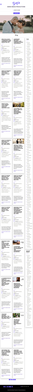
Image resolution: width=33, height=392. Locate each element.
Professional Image (29, 185)
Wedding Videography (5, 192)
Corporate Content (7, 51)
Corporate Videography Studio (29, 124)
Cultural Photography (29, 135)
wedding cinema (28, 220)
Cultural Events (28, 130)
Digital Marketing (19, 260)
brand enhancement (29, 92)
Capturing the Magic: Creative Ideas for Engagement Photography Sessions (18, 111)
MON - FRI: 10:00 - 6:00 (25, 386)
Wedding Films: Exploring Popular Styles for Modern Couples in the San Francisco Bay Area (18, 210)
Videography (7, 327)
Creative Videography (29, 52)
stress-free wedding (29, 65)
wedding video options (19, 222)
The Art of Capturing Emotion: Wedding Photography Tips (17, 322)
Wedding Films (4, 156)
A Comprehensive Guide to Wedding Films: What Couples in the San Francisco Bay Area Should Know (6, 282)
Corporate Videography (29, 121)
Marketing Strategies (28, 170)
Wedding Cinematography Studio (29, 228)
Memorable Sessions (29, 175)
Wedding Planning (16, 86)
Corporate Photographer (29, 114)
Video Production (28, 211)
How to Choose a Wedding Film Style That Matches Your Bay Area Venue (6, 142)
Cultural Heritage (28, 132)
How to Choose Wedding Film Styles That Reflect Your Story (6, 209)
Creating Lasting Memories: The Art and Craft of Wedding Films (6, 316)
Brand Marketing (28, 96)
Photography (16, 261)
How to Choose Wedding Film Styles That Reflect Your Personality (6, 177)
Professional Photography (29, 187)
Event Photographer (29, 155)
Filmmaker (28, 165)
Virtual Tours (20, 160)
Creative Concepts (28, 127)
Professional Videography (29, 192)
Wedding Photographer (29, 234)
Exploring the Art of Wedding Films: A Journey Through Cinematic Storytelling (6, 352)
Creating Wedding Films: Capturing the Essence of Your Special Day (18, 352)
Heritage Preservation (29, 167)
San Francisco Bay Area (17, 223)
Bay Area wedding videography (29, 43)
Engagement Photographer (29, 145)
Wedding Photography (17, 334)
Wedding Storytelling (17, 335)
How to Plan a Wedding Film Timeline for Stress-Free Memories (18, 73)
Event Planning (16, 53)
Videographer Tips (29, 67)
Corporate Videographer (29, 119)
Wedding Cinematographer (29, 223)
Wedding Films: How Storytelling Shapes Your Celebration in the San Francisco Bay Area (6, 245)
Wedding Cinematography (29, 225)
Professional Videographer (29, 190)
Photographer (29, 179)
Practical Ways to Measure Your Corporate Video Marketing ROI (6, 40)
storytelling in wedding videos (6, 117)
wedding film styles (29, 75)
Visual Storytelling (29, 218)
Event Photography (29, 157)
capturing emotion (16, 189)
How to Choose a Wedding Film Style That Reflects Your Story (6, 73)
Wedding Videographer (5, 259)
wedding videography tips (29, 84)
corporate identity (28, 111)
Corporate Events (19, 52)
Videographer (29, 213)
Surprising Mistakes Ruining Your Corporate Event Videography (18, 41)
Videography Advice (5, 154)
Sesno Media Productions (29, 205)
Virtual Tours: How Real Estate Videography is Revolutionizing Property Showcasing (18, 147)
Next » (14, 379)
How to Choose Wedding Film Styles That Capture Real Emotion (18, 177)
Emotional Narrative (28, 142)
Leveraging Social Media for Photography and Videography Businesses (18, 249)
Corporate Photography (29, 116)
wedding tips (7, 155)
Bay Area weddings (28, 87)
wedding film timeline (29, 77)
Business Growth (28, 101)
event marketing (28, 152)
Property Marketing (28, 195)
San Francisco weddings (29, 202)
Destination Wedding (29, 137)
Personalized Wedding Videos (29, 54)
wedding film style (29, 72)
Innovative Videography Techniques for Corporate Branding (18, 285)
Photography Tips (19, 333)
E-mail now (16, 13)
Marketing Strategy (4, 52)
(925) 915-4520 (17, 10)
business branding (28, 99)
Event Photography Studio (29, 160)
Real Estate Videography (29, 197)
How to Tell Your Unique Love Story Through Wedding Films (6, 105)
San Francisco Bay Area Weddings (29, 58)
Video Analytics (28, 209)
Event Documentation (29, 150)
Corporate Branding (28, 104)
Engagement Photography (29, 147)
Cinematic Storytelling (29, 49)
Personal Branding (28, 177)
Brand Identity (29, 94)
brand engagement (29, 90)
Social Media (20, 261)
